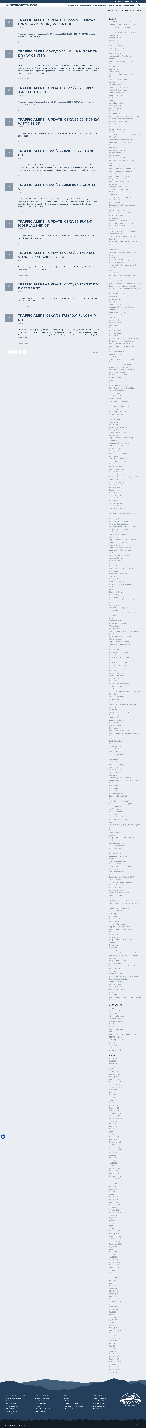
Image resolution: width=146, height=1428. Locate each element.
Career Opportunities (117, 432)
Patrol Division (114, 202)
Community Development (119, 443)
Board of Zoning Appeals (118, 819)
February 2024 (114, 1137)
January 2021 (114, 1234)
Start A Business (115, 880)
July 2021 (112, 1218)
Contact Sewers (115, 545)
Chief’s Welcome (115, 639)
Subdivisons (113, 610)
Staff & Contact (115, 398)
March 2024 (113, 1134)
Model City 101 (114, 192)
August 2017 (113, 1341)
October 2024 (114, 1116)
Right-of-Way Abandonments (120, 683)
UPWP (111, 618)
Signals (112, 689)
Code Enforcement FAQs (118, 87)
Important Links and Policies (120, 927)
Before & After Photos (117, 987)
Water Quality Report (117, 699)
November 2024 (115, 1113)
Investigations (114, 155)
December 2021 (115, 1205)
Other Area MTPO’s (116, 869)
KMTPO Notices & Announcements (122, 1034)
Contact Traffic (115, 100)
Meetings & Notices (116, 474)
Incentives (113, 464)
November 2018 (115, 1301)
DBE (110, 827)
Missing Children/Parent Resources (123, 359)
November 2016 (115, 1364)
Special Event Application (42, 1408)
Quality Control (115, 380)
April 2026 (113, 1069)
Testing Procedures (116, 247)
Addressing (113, 43)
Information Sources (117, 150)
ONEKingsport (114, 914)
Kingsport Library (116, 1029)
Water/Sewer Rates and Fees (120, 529)
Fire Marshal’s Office (117, 725)
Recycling (112, 874)
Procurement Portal (117, 210)
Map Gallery (113, 472)
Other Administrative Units (119, 482)
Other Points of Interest (118, 665)
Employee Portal (11, 1408)
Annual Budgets (115, 51)
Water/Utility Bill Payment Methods (122, 265)
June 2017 (112, 1346)
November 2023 (115, 1145)
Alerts (20, 27)
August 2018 (113, 1309)
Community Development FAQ (120, 778)
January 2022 (114, 1202)
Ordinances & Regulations (119, 367)
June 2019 (113, 1283)
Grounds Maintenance (117, 461)
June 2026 (113, 1063)
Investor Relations (116, 466)
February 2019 (114, 1294)
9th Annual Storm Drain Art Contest (123, 25)
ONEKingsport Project (118, 1040)
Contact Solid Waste (117, 95)
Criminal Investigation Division (120, 555)
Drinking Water (115, 113)
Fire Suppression (115, 127)
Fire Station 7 (114, 785)
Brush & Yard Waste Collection (120, 427)
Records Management (117, 963)
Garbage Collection (116, 576)
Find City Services (116, 566)
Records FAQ (114, 493)
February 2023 (114, 1168)
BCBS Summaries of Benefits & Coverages (125, 283)
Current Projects (115, 317)
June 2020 (113, 1252)
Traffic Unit (113, 511)
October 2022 (114, 1179)
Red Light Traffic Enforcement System (124, 383)
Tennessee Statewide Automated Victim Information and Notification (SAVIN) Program (124, 955)
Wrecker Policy (115, 853)
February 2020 (114, 1262)
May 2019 (112, 1286)
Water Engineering (116, 414)
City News (113, 1013)
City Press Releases (116, 1016)
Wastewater (113, 814)
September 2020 (115, 1244)
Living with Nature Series (118, 187)
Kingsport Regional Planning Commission (125, 997)
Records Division (115, 678)
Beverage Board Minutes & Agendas (122, 286)
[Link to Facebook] (136, 1)
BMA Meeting (114, 425)
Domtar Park (114, 320)
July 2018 (112, 1312)
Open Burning (114, 200)
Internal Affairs (115, 153)
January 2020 (114, 1265)
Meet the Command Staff (118, 801)
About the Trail (114, 30)
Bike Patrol (113, 707)
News (111, 738)
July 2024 (112, 1124)
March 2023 (113, 1165)
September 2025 (115, 1087)
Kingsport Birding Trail (118, 796)
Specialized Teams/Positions (120, 924)
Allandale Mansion (116, 419)
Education (113, 563)
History (112, 835)
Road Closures (114, 605)
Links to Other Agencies (118, 663)
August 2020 (114, 1247)
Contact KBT (114, 717)
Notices (112, 362)
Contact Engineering (117, 715)
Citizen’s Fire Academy (117, 534)
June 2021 (112, 1220)
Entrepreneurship (116, 325)
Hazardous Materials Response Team (123, 338)
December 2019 (115, 1267)
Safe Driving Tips (115, 495)
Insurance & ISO (115, 864)
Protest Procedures (116, 673)
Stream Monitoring (116, 806)
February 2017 (114, 1356)
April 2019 (113, 1288)
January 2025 (114, 1108)
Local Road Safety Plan (117, 351)
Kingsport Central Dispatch (119, 343)
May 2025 (112, 1097)
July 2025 (112, 1092)
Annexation (113, 422)
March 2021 (113, 1228)
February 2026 (114, 1074)
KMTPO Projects (115, 1037)
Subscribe (113, 239)
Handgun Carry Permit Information (122, 579)
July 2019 (112, 1281)
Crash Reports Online (117, 315)
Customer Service (116, 558)
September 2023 (115, 1150)
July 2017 (112, 1343)
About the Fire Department (119, 27)
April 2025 (113, 1100)
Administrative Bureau (117, 281)
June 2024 (113, 1126)
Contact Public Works (117, 92)
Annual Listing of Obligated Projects (123, 704)
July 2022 (112, 1186)
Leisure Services (115, 184)
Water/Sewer (114, 626)
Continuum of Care (116, 553)
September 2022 (115, 1181)
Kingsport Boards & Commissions (122, 168)
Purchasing (113, 948)
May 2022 (112, 1192)
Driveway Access (115, 448)
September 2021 (115, 1213)
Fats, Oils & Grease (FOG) (118, 121)
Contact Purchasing (116, 720)
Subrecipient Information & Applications (124, 691)
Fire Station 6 (114, 728)
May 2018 (112, 1317)
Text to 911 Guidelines (117, 508)
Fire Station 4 (114, 571)
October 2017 (114, 1335)
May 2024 (113, 1129)
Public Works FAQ (115, 378)
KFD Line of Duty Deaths (118, 166)
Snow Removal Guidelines (118, 979)
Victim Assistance (116, 812)
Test (111, 1047)
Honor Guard (114, 791)
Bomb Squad (114, 296)
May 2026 (112, 1066)
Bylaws (111, 822)
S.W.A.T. (112, 228)
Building (112, 66)
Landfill (112, 736)
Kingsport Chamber (98, 1403)
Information (114, 145)
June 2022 (113, 1189)
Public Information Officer (119, 375)
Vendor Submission (116, 262)
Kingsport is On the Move (119, 181)
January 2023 (114, 1171)
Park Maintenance (116, 668)
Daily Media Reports (116, 1021)
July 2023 (112, 1155)
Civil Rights (113, 775)
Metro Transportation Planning (121, 867)
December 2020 (115, 1236)
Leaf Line (112, 799)
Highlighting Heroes (117, 581)
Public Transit (114, 218)
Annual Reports (115, 53)
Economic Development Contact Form (124, 116)
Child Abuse (113, 302)
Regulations (113, 1000)
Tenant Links (114, 506)
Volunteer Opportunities (118, 524)
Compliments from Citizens (119, 542)
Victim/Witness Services (118, 521)
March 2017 (113, 1354)
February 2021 (114, 1231)
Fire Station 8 (114, 830)
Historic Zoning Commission (120, 885)
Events (111, 859)
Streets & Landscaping (118, 608)
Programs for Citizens (117, 890)
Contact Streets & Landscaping (121, 98)
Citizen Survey (114, 72)
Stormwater (114, 751)
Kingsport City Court (117, 469)
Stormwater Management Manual (122, 236)
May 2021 (112, 1223)
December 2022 (115, 1173)
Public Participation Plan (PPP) (120, 804)
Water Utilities (114, 762)
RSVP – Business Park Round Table (122, 226)
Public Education (115, 741)
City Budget (113, 537)
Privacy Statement (116, 984)
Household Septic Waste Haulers (121, 341)
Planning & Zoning (116, 887)
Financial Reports (116, 333)
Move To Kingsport (98, 1406)
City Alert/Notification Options (121, 74)
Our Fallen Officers (116, 872)
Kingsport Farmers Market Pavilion (122, 838)
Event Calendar (115, 328)
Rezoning (112, 744)
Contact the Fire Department (120, 908)
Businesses (113, 710)
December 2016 (115, 1362)
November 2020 (115, 1239)
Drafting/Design (115, 111)
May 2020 (113, 1254)
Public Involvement (116, 676)
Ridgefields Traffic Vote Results (121, 223)
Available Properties (116, 532)
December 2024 (115, 1111)
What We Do (114, 268)
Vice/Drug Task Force (117, 412)
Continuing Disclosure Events (120, 550)
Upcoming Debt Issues (117, 519)
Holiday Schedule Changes (119, 657)
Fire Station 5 (114, 655)
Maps (111, 840)
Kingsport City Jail (116, 592)
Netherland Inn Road (117, 911)
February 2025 (114, 1105)
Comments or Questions (118, 856)
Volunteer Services (116, 621)
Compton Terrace (116, 981)
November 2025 (115, 1082)
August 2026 (113, 1058)
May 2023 (112, 1160)
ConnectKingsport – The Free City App (124, 780)
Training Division (115, 759)
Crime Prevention (116, 103)
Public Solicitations (116, 215)
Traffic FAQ (113, 409)
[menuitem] (73, 5)
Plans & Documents (116, 597)
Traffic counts (114, 851)
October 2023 (114, 1147)
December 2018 (115, 1299)
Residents (113, 681)
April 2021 (113, 1226)
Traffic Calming (115, 809)
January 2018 (114, 1328)
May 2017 (112, 1348)
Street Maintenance (116, 754)
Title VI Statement (116, 249)
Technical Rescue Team (118, 503)
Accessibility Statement (13, 1398)
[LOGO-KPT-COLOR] (21, 5)
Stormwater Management (119, 401)
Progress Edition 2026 (71, 1403)
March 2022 (113, 1197)
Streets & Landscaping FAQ (119, 406)
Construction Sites (116, 445)
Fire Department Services (119, 652)
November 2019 (115, 1270)
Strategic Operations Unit (119, 404)
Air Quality (113, 702)
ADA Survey (113, 40)
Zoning (112, 270)
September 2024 (115, 1118)
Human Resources (116, 793)
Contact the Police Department (121, 547)
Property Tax (114, 490)
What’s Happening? (116, 765)
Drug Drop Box (115, 323)
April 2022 (113, 1194)
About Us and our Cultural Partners (122, 32)
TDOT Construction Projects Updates (123, 900)
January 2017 (114, 1359)
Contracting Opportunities (119, 644)
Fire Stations (114, 788)
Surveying (113, 694)
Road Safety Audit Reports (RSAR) (121, 877)
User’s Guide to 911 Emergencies (121, 260)
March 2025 (113, 1103)
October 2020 (114, 1241)
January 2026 (114, 1077)
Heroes (112, 1026)
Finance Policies (115, 330)
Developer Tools (115, 106)
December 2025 (115, 1079)
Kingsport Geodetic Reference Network (124, 179)
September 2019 (115, 1275)
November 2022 (115, 1176)
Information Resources (42, 1398)
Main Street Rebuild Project (119, 189)
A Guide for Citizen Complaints (121, 417)
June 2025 (113, 1095)
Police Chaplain (115, 848)
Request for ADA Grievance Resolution (123, 976)
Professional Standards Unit (120, 213)
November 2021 (115, 1207)
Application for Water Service (120, 56)
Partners (112, 670)
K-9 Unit (112, 660)
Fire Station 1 (114, 124)
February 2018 (114, 1325)
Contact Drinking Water (118, 90)
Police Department (116, 916)
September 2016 (115, 1369)
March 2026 (113, 1071)
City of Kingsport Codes (118, 79)
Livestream (113, 945)
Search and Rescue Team (118, 498)
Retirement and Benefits (118, 385)
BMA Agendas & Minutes (71, 1401)
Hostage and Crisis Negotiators (121, 584)
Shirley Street (114, 950)
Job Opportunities (40, 1403)
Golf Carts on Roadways (118, 459)
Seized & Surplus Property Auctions (122, 231)
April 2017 (113, 1351)
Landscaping (114, 595)
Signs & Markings (115, 749)
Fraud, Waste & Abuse (117, 129)
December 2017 (115, 1330)
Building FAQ (114, 430)
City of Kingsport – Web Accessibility (123, 540)
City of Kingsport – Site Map (120, 642)
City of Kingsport (115, 77)
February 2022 (114, 1199)
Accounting (113, 35)
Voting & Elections (40, 1411)
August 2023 (113, 1152)
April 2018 (113, 1320)
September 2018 (115, 1307)
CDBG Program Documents (119, 712)
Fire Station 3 (114, 456)
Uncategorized (115, 1050)
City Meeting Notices (117, 1011)
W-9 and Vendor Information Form (122, 527)
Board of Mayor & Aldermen (120, 294)
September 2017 (115, 1338)
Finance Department (117, 649)
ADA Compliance (115, 767)
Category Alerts (115, 69)
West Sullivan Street (116, 971)
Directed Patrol (115, 108)
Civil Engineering (115, 82)
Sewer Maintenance (116, 746)
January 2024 (114, 1139)
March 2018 (113, 1322)
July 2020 (112, 1249)
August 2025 (113, 1090)
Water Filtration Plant (117, 623)
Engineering (113, 647)
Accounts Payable (115, 38)
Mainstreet (113, 357)
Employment (114, 451)
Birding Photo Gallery (117, 770)
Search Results (114, 921)
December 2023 (115, 1142)
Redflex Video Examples (118, 221)
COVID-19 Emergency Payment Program (124, 825)
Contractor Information (118, 312)
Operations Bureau (116, 846)
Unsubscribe (114, 257)
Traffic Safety (114, 757)
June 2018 (112, 1315)
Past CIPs (112, 992)
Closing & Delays (115, 85)
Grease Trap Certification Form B (122, 140)
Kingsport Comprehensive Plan (121, 176)
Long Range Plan (115, 354)
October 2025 (114, 1084)
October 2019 (114, 1273)
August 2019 (113, 1278)
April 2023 (113, 1163)
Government (114, 832)
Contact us (113, 783)
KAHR (111, 163)
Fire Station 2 (114, 336)
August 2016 (113, 1372)
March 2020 (113, 1260)
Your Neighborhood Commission (121, 882)
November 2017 (115, 1333)
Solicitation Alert (115, 234)
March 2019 (113, 1291)
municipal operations (117, 843)
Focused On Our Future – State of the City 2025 (73, 1407)
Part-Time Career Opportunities (121, 370)
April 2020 (113, 1257)
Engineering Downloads (118, 453)
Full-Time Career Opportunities (121, 132)
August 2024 (114, 1121)
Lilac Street (113, 934)
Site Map (37, 1406)
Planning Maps (114, 995)
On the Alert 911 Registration (120, 364)
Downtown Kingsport (99, 1398)
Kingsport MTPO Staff (117, 961)
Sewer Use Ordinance (117, 686)
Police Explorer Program (118, 485)
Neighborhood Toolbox (118, 194)
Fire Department (115, 723)
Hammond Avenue (116, 974)
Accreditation (114, 273)
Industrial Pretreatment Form (120, 142)
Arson (111, 59)
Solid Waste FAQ (115, 396)
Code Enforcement (116, 304)
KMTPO (112, 1032)
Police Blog (113, 1042)
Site (110, 898)
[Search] (139, 5)
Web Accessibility (11, 1401)
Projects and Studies (117, 919)
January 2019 (114, 1296)
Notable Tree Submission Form (121, 197)
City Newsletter (115, 435)
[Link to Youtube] (139, 1)
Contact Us (9, 1414)
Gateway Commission (117, 861)
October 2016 (114, 1367)
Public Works (114, 937)
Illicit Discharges (115, 587)
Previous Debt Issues (117, 372)
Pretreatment (114, 487)
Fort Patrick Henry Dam (118, 574)
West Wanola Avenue (117, 989)
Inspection (113, 589)
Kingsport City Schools (99, 1401)
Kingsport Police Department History (123, 733)
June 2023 (113, 1158)
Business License (115, 299)
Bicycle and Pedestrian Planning (121, 636)
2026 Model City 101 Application (121, 22)
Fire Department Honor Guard (121, 568)
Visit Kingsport (97, 1408)
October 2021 (114, 1210)
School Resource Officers (118, 393)
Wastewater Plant (116, 817)
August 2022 (113, 1184)
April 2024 (113, 1132)
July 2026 (112, 1061)
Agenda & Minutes (116, 45)
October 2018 (114, 1304)
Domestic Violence (116, 561)
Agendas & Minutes (116, 48)
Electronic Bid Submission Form (121, 119)
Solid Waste (113, 500)
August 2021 (113, 1215)
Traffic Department (116, 697)
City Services (114, 772)
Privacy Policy (31, 1425)
